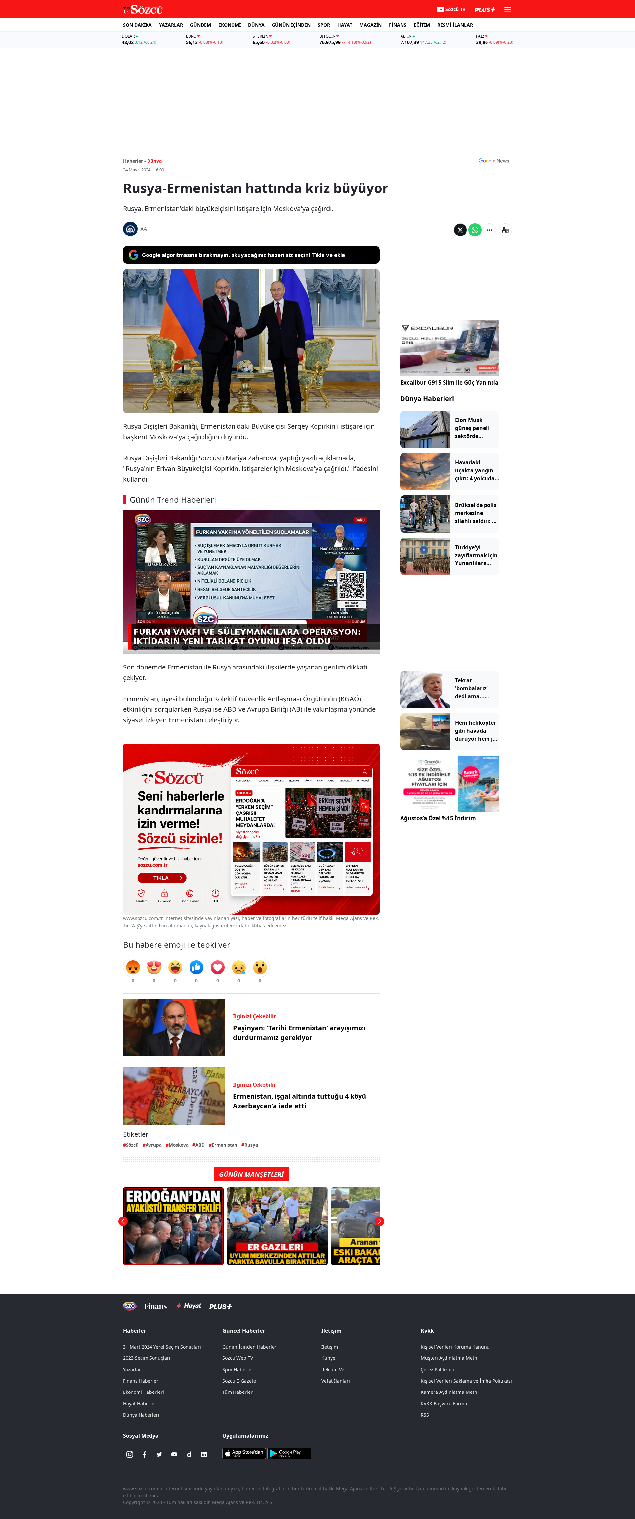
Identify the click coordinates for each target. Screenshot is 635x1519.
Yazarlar (132, 1369)
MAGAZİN (371, 25)
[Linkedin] (204, 1454)
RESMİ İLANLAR (455, 25)
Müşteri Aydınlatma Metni (450, 1358)
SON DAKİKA (137, 25)
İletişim (329, 1347)
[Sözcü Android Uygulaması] (289, 1453)
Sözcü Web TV (237, 1358)
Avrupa (154, 1145)
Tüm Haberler (237, 1392)
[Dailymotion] (189, 1454)
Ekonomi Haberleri (143, 1392)
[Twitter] (159, 1454)
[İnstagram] (129, 1454)
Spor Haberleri (238, 1369)
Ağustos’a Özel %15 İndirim (438, 818)
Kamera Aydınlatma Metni (450, 1392)
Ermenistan (224, 1145)
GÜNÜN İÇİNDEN (291, 25)
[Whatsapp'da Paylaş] (475, 229)
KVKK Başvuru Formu (444, 1403)
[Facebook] (144, 1454)
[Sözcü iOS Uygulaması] (244, 1453)
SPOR (324, 25)
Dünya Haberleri (427, 398)
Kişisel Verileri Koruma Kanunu (455, 1347)
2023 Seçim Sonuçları (146, 1358)
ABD (200, 1145)
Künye (328, 1358)
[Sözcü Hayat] (188, 1306)
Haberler (134, 1330)
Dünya (154, 161)
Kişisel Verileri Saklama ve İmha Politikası (466, 1381)
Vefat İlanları (335, 1381)
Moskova (179, 1145)
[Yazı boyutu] (505, 229)
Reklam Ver (333, 1369)
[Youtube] (174, 1454)
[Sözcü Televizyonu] (130, 1306)
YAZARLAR (171, 25)
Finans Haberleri (141, 1381)
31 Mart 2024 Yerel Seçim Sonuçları (162, 1347)
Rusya (251, 1145)
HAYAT (344, 25)
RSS (425, 1415)
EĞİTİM (422, 25)
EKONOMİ (229, 25)
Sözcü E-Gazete (239, 1381)
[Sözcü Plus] (220, 1306)
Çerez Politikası (437, 1369)
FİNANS (397, 25)
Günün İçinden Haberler (249, 1347)
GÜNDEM (200, 25)
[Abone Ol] (494, 160)
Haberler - (134, 161)
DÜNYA (256, 25)
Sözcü (132, 1145)
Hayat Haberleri (140, 1403)
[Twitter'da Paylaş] (460, 229)
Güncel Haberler (243, 1330)
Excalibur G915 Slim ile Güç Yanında (449, 382)
